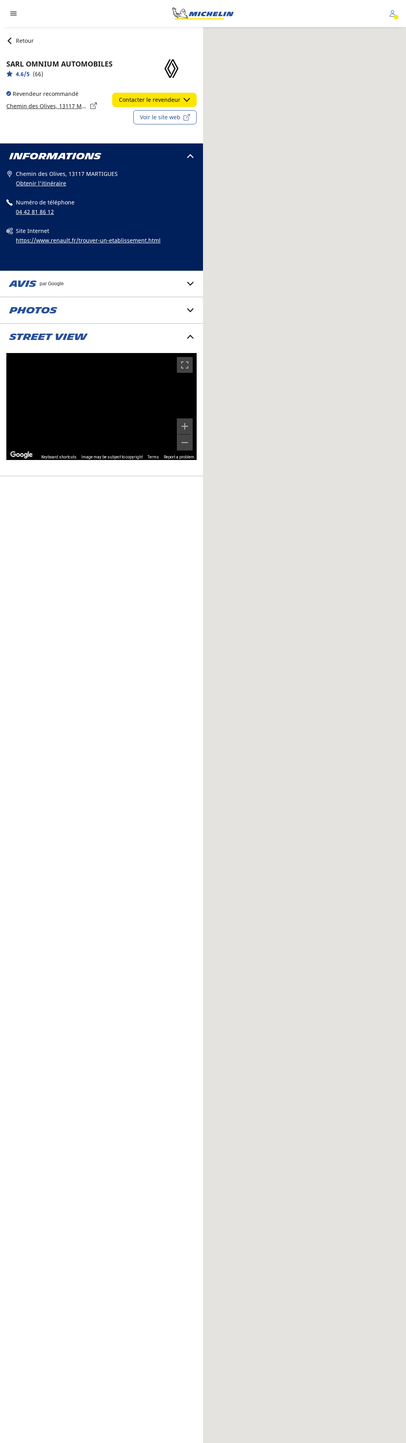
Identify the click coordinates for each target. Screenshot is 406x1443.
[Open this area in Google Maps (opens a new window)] (21, 455)
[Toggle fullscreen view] (185, 365)
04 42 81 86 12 (35, 212)
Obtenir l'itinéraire (41, 183)
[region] (101, 406)
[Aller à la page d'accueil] (203, 13)
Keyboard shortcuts (59, 457)
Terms (153, 457)
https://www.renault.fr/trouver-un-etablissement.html (88, 240)
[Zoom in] (185, 426)
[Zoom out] (185, 442)
